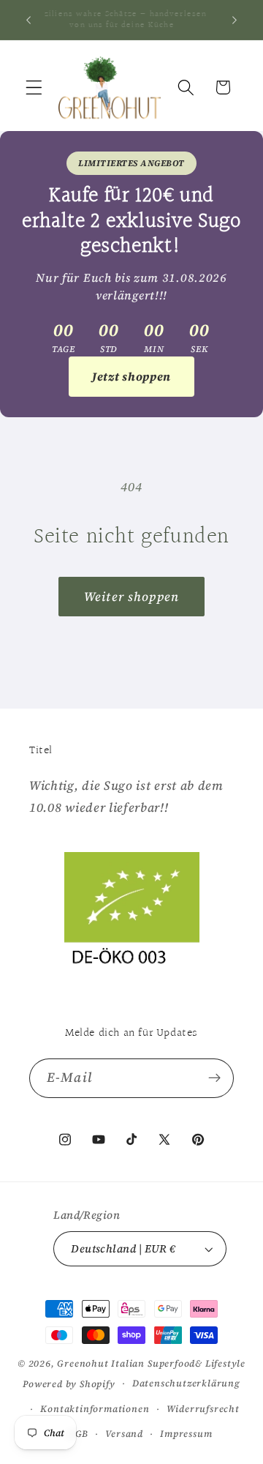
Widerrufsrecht (203, 1409)
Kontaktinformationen (94, 1409)
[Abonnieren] (214, 1078)
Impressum (186, 1433)
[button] (34, 87)
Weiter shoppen (131, 596)
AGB (78, 1433)
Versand (124, 1433)
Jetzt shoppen (131, 376)
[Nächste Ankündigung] (234, 20)
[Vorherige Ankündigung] (28, 20)
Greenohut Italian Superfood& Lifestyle (151, 1363)
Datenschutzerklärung (186, 1383)
